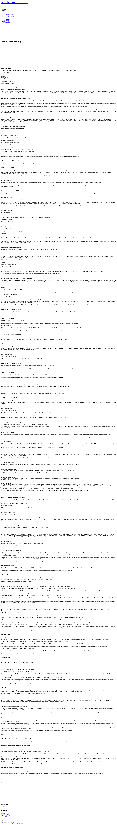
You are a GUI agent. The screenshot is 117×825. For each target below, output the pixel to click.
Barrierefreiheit (4, 816)
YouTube (5, 807)
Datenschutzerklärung (5, 815)
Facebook (5, 806)
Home (2, 65)
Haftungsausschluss (5, 814)
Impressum (3, 813)
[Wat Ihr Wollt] (7, 822)
